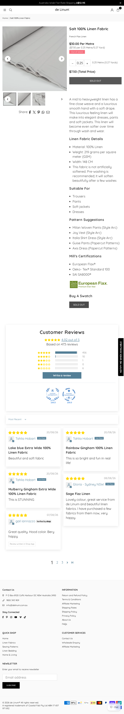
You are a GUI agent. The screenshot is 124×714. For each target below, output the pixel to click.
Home (5, 18)
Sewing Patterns (10, 646)
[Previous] (7, 59)
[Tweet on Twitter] (34, 112)
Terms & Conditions (71, 599)
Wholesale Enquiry (71, 642)
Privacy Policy (69, 615)
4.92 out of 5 (71, 340)
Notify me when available (120, 357)
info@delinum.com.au (16, 605)
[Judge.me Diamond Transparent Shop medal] (68, 394)
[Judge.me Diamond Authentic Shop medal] (52, 394)
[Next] (61, 59)
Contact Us (67, 638)
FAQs (64, 624)
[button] (118, 10)
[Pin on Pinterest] (38, 112)
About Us (66, 619)
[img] (17, 433)
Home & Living (9, 654)
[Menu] (5, 10)
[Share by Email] (48, 112)
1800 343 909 (12, 600)
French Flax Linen (77, 36)
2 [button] (57, 562)
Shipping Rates (69, 607)
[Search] (10, 10)
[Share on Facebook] (30, 112)
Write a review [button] (62, 375)
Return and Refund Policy (74, 595)
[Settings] (112, 10)
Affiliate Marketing (71, 603)
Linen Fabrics (9, 642)
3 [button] (62, 562)
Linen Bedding (9, 650)
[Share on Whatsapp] (43, 112)
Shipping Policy (69, 611)
